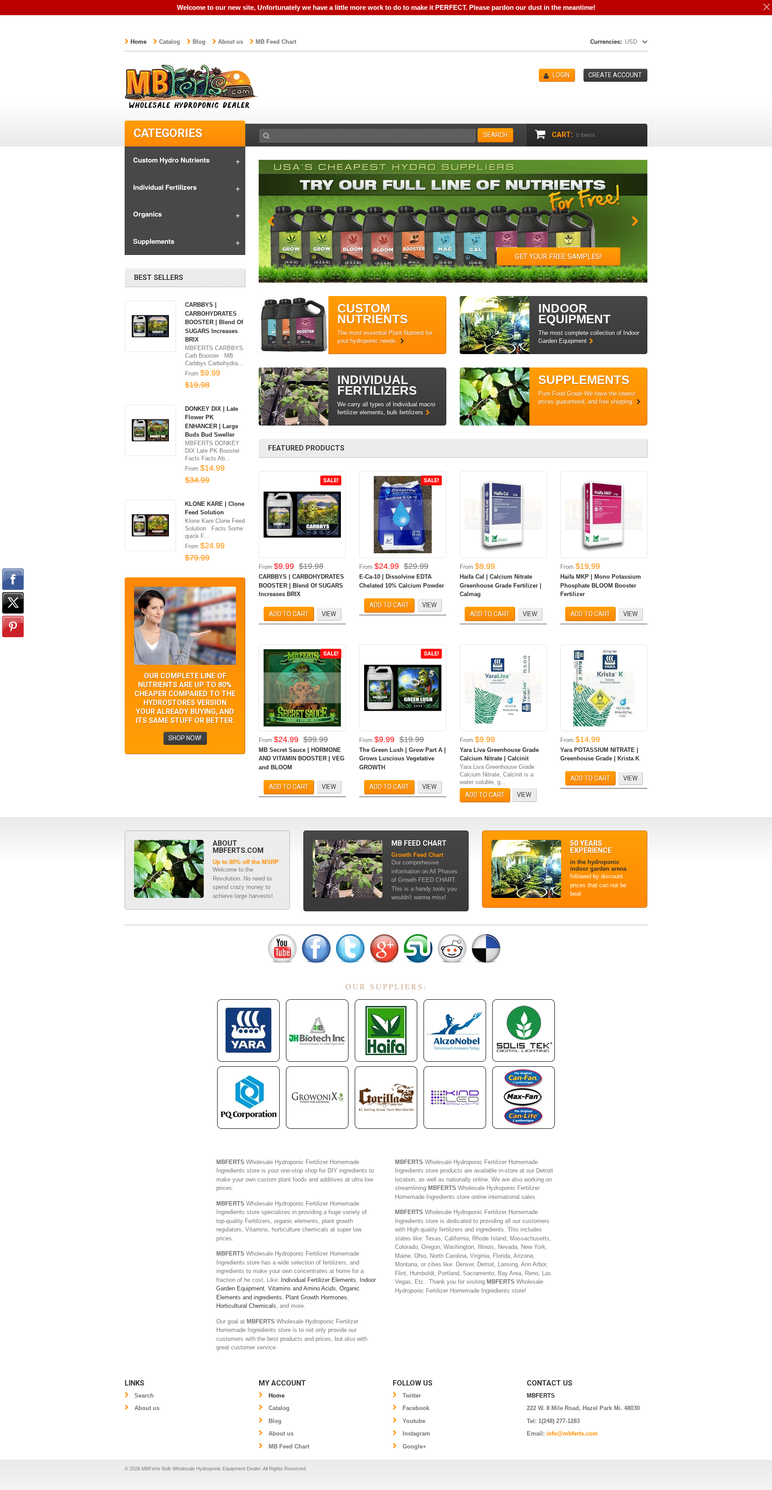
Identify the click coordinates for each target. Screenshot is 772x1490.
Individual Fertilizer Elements (318, 1280)
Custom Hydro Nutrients (171, 160)
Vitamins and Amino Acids (302, 1288)
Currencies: (606, 41)
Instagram (416, 1433)
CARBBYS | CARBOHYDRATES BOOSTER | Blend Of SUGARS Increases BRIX (301, 585)
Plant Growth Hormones (316, 1297)
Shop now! (184, 738)
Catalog (169, 41)
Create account (615, 75)
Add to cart (289, 614)
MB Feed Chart (276, 41)
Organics (147, 214)
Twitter (412, 1395)
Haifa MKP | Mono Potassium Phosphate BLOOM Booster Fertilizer (600, 585)
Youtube (414, 1421)
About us (230, 41)
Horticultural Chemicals (246, 1305)
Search (144, 1395)
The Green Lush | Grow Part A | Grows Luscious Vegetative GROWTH (402, 759)
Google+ (414, 1446)
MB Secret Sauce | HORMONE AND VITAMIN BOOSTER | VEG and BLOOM (301, 759)
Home (138, 41)
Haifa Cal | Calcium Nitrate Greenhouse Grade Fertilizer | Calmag (500, 585)
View (329, 614)
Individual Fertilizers (165, 187)
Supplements (153, 241)
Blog (199, 41)
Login (561, 75)
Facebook (416, 1408)
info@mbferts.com (572, 1433)
